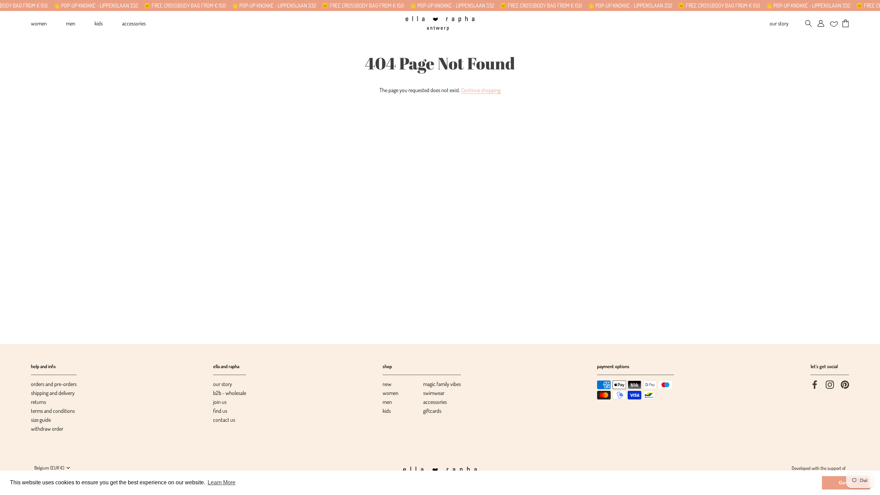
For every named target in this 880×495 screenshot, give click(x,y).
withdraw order (47, 428)
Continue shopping (480, 90)
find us (220, 410)
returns (38, 401)
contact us (224, 419)
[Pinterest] (845, 384)
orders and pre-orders (54, 384)
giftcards (432, 410)
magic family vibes (442, 384)
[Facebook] (815, 384)
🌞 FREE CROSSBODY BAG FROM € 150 (175, 5)
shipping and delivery (53, 392)
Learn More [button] (221, 482)
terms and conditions (53, 410)
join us (220, 401)
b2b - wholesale (229, 392)
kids (387, 410)
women (390, 392)
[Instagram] (830, 384)
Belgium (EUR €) (49, 468)
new (387, 384)
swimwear (433, 392)
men (387, 401)
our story (222, 384)
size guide (41, 419)
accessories (435, 401)
